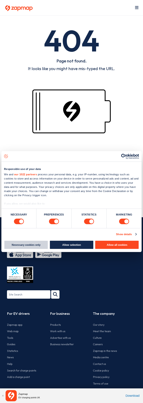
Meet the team (102, 331)
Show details (124, 234)
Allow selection (71, 244)
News (10, 357)
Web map (13, 331)
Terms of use (100, 383)
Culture (97, 338)
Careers (98, 344)
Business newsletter (62, 344)
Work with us (57, 331)
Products (55, 324)
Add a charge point (18, 377)
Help (10, 364)
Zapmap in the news (105, 351)
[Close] (3, 396)
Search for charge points (21, 370)
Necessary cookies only (26, 244)
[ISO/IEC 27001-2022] (20, 274)
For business (60, 313)
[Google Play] (48, 254)
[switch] (54, 221)
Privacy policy (101, 377)
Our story (98, 324)
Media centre (101, 357)
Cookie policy (101, 370)
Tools (10, 338)
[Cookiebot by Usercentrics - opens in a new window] (123, 156)
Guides (11, 344)
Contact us (99, 364)
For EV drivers (18, 313)
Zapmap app (14, 324)
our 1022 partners (25, 174)
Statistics (12, 351)
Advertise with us (60, 338)
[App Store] (20, 254)
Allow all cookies (117, 244)
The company (104, 313)
